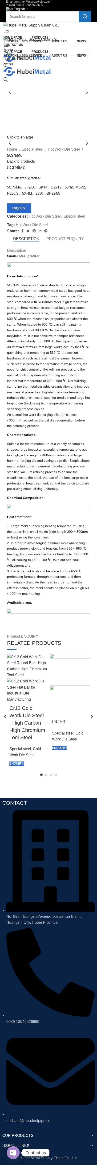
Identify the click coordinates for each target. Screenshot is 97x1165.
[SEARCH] (85, 16)
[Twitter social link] (28, 231)
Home (12, 149)
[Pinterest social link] (34, 231)
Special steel (33, 149)
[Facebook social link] (22, 231)
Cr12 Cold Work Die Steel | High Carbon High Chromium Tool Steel (27, 722)
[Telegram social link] (46, 231)
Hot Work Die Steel (64, 149)
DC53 (58, 722)
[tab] (26, 239)
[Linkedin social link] (40, 231)
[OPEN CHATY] (13, 1152)
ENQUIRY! (19, 208)
